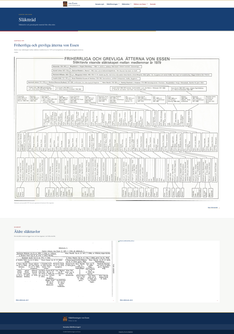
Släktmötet (126, 4)
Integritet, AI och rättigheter (126, 332)
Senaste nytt (99, 4)
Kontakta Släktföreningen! (72, 327)
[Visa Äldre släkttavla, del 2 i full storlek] (169, 269)
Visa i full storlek (214, 207)
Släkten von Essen (140, 4)
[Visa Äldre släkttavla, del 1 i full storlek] (65, 269)
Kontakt (153, 4)
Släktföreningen (112, 4)
